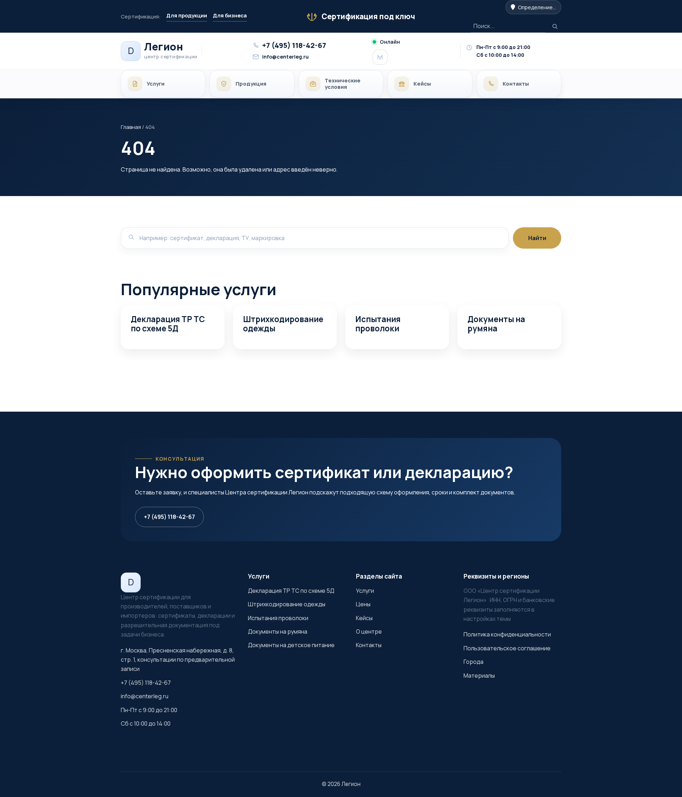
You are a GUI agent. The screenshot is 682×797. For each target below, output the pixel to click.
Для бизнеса (230, 15)
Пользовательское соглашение (507, 648)
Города (473, 662)
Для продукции (186, 15)
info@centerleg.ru (144, 696)
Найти (537, 238)
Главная (131, 126)
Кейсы (364, 618)
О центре (369, 631)
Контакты (368, 645)
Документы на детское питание (291, 645)
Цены (363, 604)
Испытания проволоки (378, 324)
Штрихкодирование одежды (283, 324)
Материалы (479, 675)
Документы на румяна (496, 324)
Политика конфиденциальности (507, 634)
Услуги (365, 591)
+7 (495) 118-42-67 (169, 517)
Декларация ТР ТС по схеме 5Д (168, 324)
